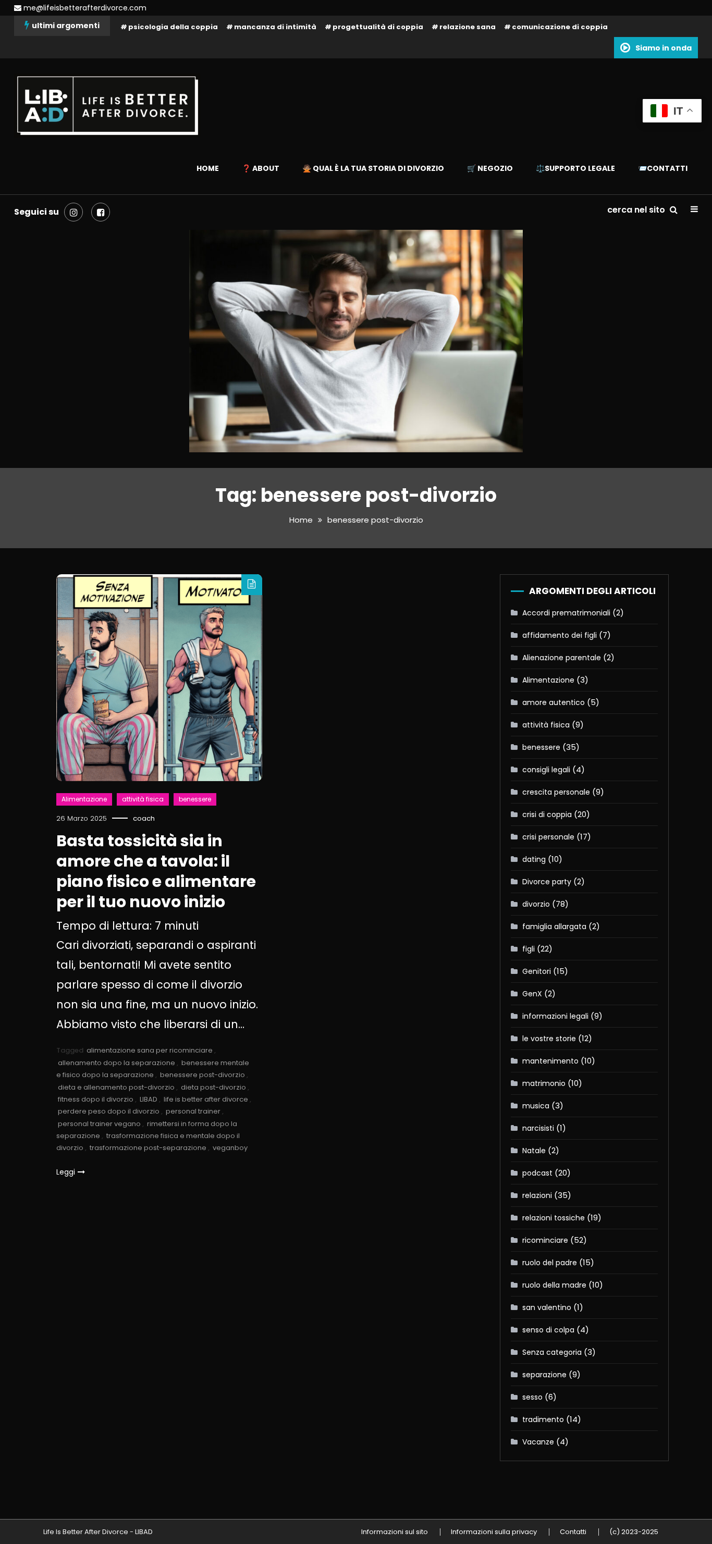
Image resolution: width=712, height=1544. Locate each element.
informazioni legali (555, 1016)
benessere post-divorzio (202, 1075)
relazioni (537, 1195)
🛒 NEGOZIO (490, 168)
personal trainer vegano (99, 1124)
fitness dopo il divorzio (95, 1099)
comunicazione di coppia (560, 27)
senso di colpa (548, 1330)
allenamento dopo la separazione (116, 1063)
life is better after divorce (206, 1099)
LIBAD (148, 1099)
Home (208, 168)
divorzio (536, 904)
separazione (544, 1374)
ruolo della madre (554, 1285)
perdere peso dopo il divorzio (108, 1111)
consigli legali (546, 769)
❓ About (260, 168)
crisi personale (548, 837)
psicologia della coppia (173, 27)
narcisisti (538, 1128)
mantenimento (550, 1061)
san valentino (546, 1307)
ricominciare (545, 1240)
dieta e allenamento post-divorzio (116, 1087)
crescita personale (556, 792)
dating (534, 859)
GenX (532, 994)
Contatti (573, 1532)
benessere (195, 799)
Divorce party (546, 881)
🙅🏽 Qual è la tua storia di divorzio (373, 168)
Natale (534, 1150)
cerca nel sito (637, 210)
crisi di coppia (547, 814)
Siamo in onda (663, 48)
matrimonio (544, 1083)
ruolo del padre (549, 1262)
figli (528, 949)
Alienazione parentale (561, 657)
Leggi (65, 1172)
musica (535, 1106)
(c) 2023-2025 (633, 1532)
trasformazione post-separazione (148, 1148)
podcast (537, 1173)
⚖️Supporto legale (575, 168)
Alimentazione (84, 799)
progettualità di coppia (378, 27)
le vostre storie (549, 1038)
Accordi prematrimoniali (566, 613)
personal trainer (193, 1111)
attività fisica (143, 799)
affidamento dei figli (559, 635)
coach (144, 818)
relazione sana (467, 27)
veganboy (230, 1148)
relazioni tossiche (553, 1218)
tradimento (543, 1419)
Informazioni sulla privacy (494, 1532)
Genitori (536, 971)
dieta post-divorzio (213, 1087)
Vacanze (538, 1442)
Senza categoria (552, 1352)
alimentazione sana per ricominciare (150, 1050)
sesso (532, 1397)
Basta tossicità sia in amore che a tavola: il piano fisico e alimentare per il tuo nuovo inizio (156, 871)
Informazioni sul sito (394, 1532)
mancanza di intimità (275, 27)
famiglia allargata (554, 926)
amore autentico (553, 702)
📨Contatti (663, 168)
